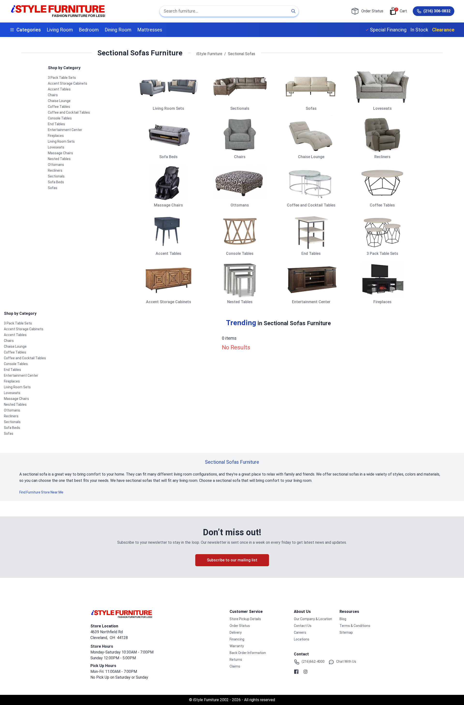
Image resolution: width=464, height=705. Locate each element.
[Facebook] (296, 672)
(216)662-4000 (313, 661)
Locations (301, 639)
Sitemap (346, 632)
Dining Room (118, 30)
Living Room (60, 30)
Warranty (237, 646)
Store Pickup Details (245, 619)
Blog (343, 619)
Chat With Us (346, 661)
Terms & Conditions (355, 626)
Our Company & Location (313, 619)
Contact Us (303, 626)
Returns (236, 659)
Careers (300, 632)
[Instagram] (305, 672)
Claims (235, 666)
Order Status (240, 626)
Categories (28, 30)
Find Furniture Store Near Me (41, 492)
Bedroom (89, 30)
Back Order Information (248, 653)
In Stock (419, 30)
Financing (237, 639)
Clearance (443, 30)
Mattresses (149, 30)
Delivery (236, 632)
